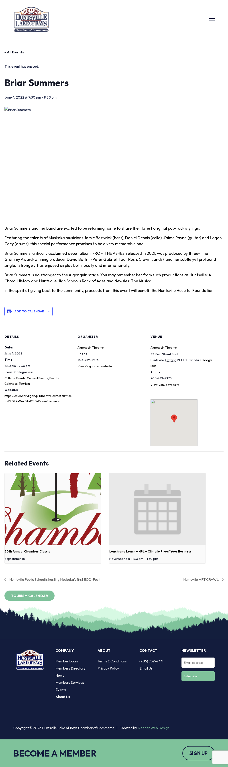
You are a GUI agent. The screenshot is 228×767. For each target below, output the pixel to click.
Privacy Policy (108, 668)
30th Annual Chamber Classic (27, 551)
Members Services (69, 682)
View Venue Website (165, 385)
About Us (62, 696)
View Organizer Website (94, 366)
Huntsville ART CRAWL (201, 579)
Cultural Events (15, 378)
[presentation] (53, 509)
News (59, 675)
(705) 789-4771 (151, 661)
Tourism (24, 384)
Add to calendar (29, 311)
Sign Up (198, 753)
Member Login (66, 661)
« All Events (14, 52)
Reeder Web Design (153, 728)
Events (60, 689)
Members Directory (70, 668)
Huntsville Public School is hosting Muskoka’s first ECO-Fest (54, 579)
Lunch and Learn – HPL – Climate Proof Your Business (150, 551)
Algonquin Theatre (90, 348)
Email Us (146, 668)
